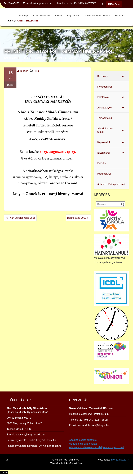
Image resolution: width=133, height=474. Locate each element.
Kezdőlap (23, 15)
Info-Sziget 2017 (119, 459)
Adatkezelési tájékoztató (83, 439)
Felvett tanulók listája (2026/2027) (79, 3)
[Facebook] (102, 4)
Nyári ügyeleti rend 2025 (21, 217)
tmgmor (24, 70)
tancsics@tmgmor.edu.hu (38, 3)
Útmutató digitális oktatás (83, 443)
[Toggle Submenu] (123, 76)
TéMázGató (113, 4)
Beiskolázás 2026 (76, 217)
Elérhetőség (120, 15)
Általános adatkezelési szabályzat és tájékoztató (96, 447)
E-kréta (58, 15)
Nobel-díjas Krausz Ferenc (97, 15)
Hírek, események (41, 15)
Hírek (36, 70)
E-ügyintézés (73, 15)
